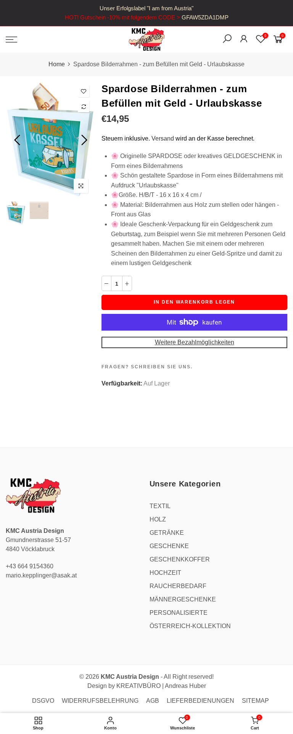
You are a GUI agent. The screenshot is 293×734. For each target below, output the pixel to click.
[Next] (83, 139)
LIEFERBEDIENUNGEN (200, 700)
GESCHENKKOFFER (180, 559)
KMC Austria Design (130, 676)
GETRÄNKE (167, 532)
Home (56, 64)
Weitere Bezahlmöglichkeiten (194, 342)
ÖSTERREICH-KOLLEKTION (190, 626)
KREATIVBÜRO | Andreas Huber (161, 686)
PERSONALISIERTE (179, 612)
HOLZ (158, 519)
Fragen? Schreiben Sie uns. (147, 366)
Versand (162, 138)
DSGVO (43, 700)
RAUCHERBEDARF (178, 586)
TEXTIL (160, 506)
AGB (152, 700)
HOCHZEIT (165, 572)
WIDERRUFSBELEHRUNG (100, 700)
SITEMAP (255, 700)
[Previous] (18, 139)
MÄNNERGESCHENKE (183, 599)
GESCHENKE (169, 546)
